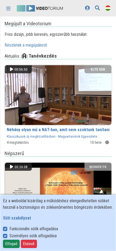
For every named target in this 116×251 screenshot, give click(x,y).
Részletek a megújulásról (26, 45)
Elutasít (29, 244)
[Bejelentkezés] (87, 8)
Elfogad (11, 244)
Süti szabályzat (17, 218)
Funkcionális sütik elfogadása (33, 228)
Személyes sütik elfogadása (33, 235)
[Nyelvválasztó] (108, 8)
